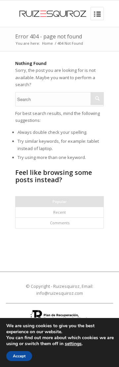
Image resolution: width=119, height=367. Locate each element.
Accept (19, 356)
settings (73, 344)
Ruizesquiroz (66, 286)
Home (47, 43)
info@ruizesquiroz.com (59, 293)
